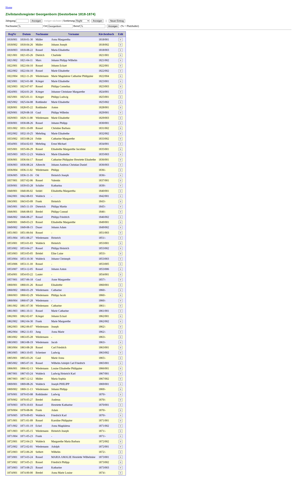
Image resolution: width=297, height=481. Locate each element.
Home (9, 7)
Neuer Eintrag (117, 21)
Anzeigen (36, 21)
